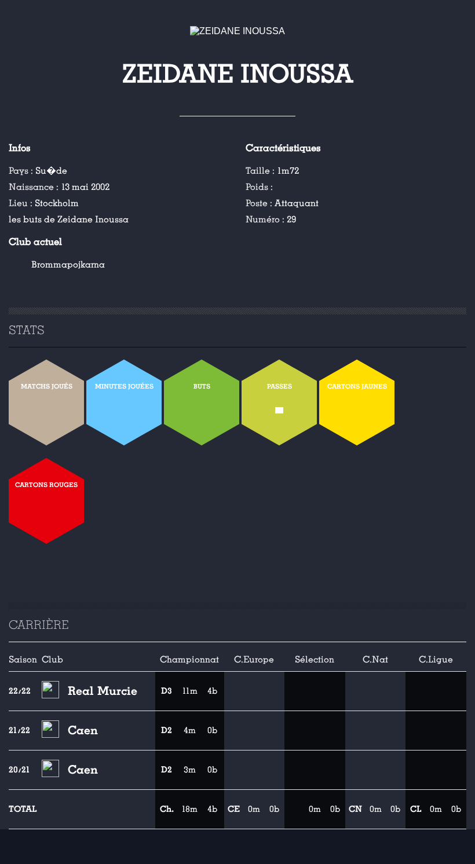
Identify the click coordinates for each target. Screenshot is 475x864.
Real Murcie (102, 690)
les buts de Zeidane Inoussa (69, 219)
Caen (83, 730)
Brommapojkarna (68, 264)
